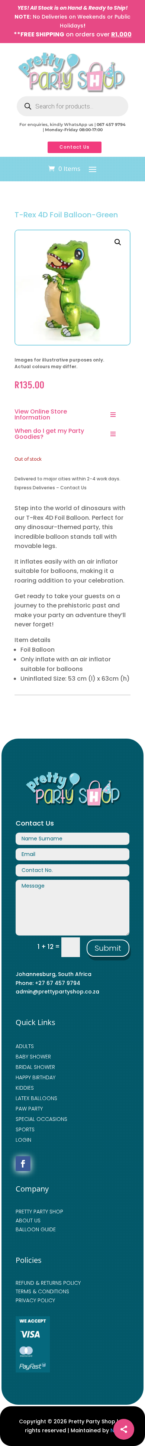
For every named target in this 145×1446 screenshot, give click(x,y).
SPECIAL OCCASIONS (41, 1119)
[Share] (123, 1429)
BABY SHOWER (33, 1056)
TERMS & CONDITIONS (42, 1291)
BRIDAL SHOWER (35, 1067)
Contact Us (74, 147)
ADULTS (25, 1046)
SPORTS (25, 1129)
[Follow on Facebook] (23, 1163)
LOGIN (23, 1140)
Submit (108, 948)
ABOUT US (28, 1220)
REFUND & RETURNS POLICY (48, 1283)
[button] (118, 242)
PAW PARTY (29, 1108)
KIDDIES (25, 1088)
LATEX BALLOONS (36, 1098)
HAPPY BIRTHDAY (35, 1077)
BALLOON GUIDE (36, 1229)
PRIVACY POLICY (35, 1300)
